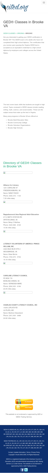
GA (41, 429)
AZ (23, 429)
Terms (28, 452)
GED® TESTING (9, 441)
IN (13, 432)
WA (32, 436)
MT (11, 434)
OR (43, 434)
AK (15, 429)
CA (26, 429)
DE (35, 429)
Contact (10, 452)
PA (7, 436)
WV (38, 436)
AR (21, 429)
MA (24, 432)
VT (29, 436)
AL (18, 429)
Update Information (20, 452)
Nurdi (17, 454)
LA (21, 432)
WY (41, 436)
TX (21, 436)
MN (35, 432)
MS (42, 432)
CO (29, 429)
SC (13, 436)
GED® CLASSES (9, 33)
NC (14, 434)
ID (8, 432)
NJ (26, 434)
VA (26, 436)
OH (38, 434)
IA (6, 432)
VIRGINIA (20, 33)
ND (17, 434)
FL (38, 429)
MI (32, 432)
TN (18, 436)
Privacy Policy (35, 452)
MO (39, 432)
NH (23, 434)
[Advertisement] (24, 78)
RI (10, 436)
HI (43, 429)
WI (35, 436)
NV (32, 434)
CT (32, 429)
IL (10, 432)
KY (18, 432)
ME (30, 432)
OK (40, 434)
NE (20, 434)
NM (29, 434)
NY (34, 434)
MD (27, 432)
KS (15, 432)
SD (16, 436)
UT (24, 436)
